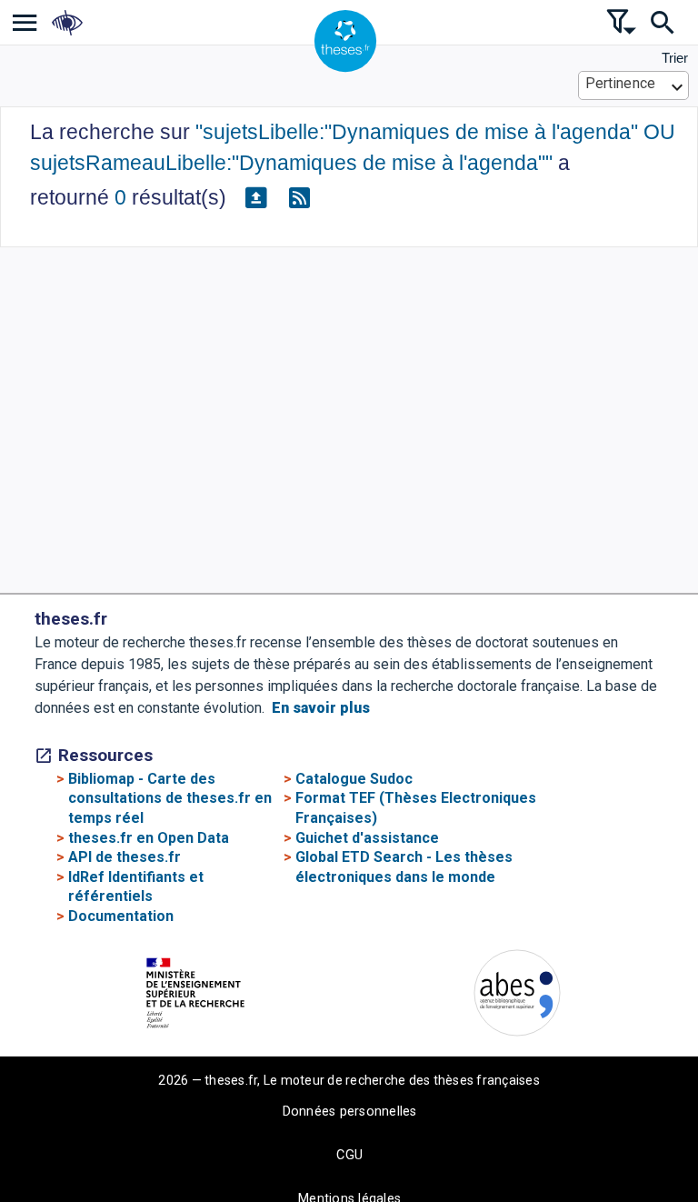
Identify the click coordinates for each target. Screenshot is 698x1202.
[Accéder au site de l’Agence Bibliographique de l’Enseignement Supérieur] (517, 996)
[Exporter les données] (255, 198)
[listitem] (25, 22)
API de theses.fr (124, 857)
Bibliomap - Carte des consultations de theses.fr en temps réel (170, 798)
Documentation (121, 916)
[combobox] (634, 85)
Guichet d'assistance (367, 837)
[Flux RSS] (299, 198)
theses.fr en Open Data (148, 837)
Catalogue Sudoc (354, 778)
